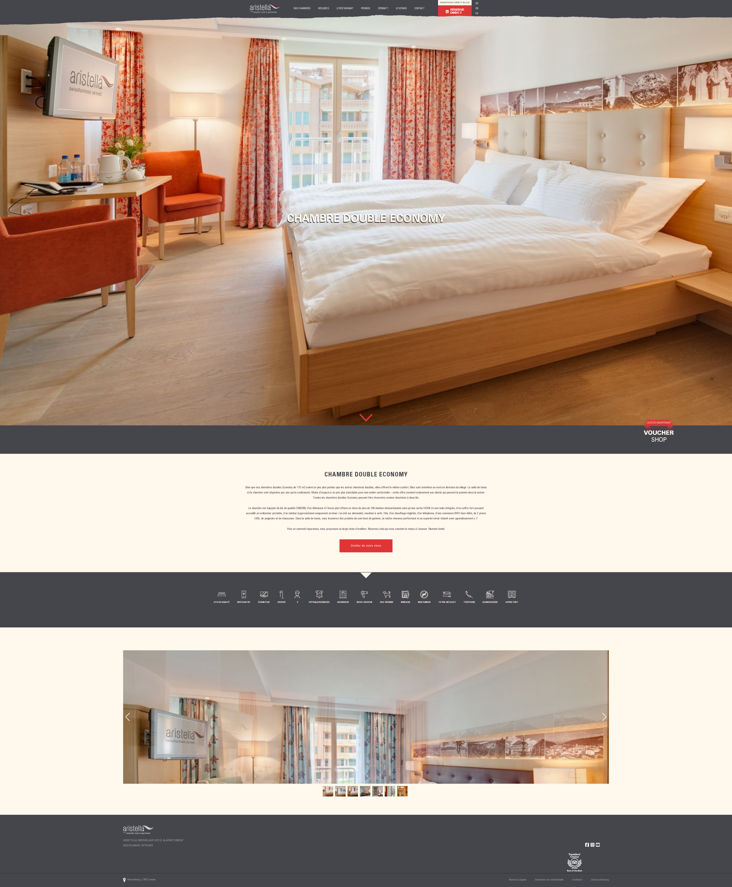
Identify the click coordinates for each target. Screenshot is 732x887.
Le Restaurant (345, 8)
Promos (365, 8)
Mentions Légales (518, 880)
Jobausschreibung (600, 880)
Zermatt (383, 8)
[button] (604, 717)
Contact (419, 8)
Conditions (577, 880)
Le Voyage (401, 8)
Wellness (323, 8)
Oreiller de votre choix (366, 545)
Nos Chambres (302, 8)
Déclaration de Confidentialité (549, 880)
